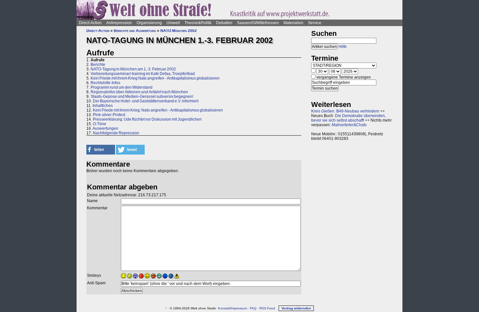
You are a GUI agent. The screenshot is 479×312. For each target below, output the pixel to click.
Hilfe (343, 46)
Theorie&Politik (197, 23)
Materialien (293, 23)
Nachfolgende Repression (116, 133)
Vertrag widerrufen (296, 308)
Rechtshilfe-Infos (105, 83)
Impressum (239, 308)
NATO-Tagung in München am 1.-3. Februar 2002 (133, 69)
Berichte (98, 64)
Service (314, 23)
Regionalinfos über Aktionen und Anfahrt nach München (139, 92)
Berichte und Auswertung (135, 30)
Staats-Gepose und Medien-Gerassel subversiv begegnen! (142, 96)
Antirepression (119, 23)
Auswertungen (105, 128)
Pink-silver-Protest (109, 114)
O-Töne (99, 124)
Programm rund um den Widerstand (121, 87)
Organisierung (149, 23)
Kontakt (224, 308)
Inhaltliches (103, 105)
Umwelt (173, 23)
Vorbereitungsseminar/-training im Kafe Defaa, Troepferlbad (143, 73)
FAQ (253, 308)
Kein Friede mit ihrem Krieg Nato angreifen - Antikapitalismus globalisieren (155, 78)
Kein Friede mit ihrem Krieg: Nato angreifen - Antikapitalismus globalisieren (158, 110)
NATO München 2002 (178, 30)
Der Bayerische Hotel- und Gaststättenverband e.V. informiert (145, 101)
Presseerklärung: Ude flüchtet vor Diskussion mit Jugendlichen (147, 119)
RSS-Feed (267, 308)
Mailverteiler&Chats (349, 125)
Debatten (224, 23)
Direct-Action (90, 23)
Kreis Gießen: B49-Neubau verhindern (345, 111)
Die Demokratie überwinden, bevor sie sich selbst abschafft (348, 118)
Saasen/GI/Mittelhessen (258, 23)
